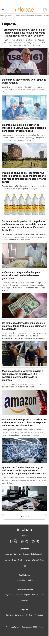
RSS (24, 566)
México (7, 560)
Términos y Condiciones (15, 615)
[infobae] (24, 9)
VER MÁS (24, 517)
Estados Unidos (37, 554)
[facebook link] (11, 541)
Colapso (37, 16)
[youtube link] (27, 541)
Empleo (30, 580)
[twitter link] (16, 541)
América (9, 554)
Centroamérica (24, 560)
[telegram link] (33, 541)
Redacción (21, 580)
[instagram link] (22, 541)
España (26, 554)
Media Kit (24, 601)
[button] (4, 10)
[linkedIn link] (38, 541)
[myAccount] (45, 10)
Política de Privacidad (34, 615)
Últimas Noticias (38, 560)
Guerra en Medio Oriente (23, 16)
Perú (14, 560)
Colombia (17, 554)
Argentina (9, 595)
